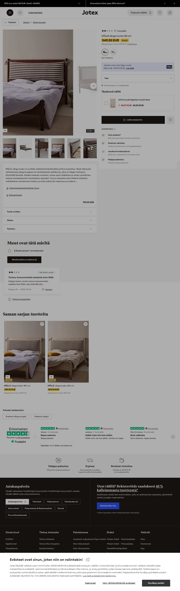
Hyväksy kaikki (156, 583)
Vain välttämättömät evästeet (119, 583)
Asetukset (90, 583)
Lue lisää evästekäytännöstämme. (99, 576)
